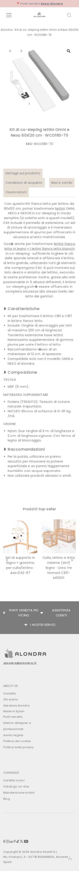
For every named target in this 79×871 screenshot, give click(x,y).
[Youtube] (26, 842)
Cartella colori (14, 780)
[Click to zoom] (69, 51)
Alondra (7, 30)
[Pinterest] (14, 842)
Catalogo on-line (16, 786)
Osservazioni (16, 192)
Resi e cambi (61, 182)
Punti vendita (13, 717)
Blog (6, 799)
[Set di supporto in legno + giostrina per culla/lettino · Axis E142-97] (20, 536)
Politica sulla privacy (18, 747)
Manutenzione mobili (19, 793)
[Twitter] (21, 842)
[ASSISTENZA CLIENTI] (42, 613)
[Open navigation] (12, 15)
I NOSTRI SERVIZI (42, 625)
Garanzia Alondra (16, 705)
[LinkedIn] (11, 842)
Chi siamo (10, 699)
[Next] (21, 51)
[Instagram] (7, 842)
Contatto (9, 693)
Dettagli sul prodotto (23, 173)
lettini (60, 208)
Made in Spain (14, 711)
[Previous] (10, 51)
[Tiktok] (17, 842)
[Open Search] (69, 15)
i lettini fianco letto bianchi (52, 248)
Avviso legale (13, 735)
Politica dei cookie (17, 741)
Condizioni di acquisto (24, 182)
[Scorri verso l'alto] (70, 859)
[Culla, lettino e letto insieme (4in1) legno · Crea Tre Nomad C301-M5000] (59, 536)
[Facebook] (4, 842)
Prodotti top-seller (39, 509)
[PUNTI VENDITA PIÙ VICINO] (4, 612)
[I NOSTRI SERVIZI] (26, 625)
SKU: (29, 144)
